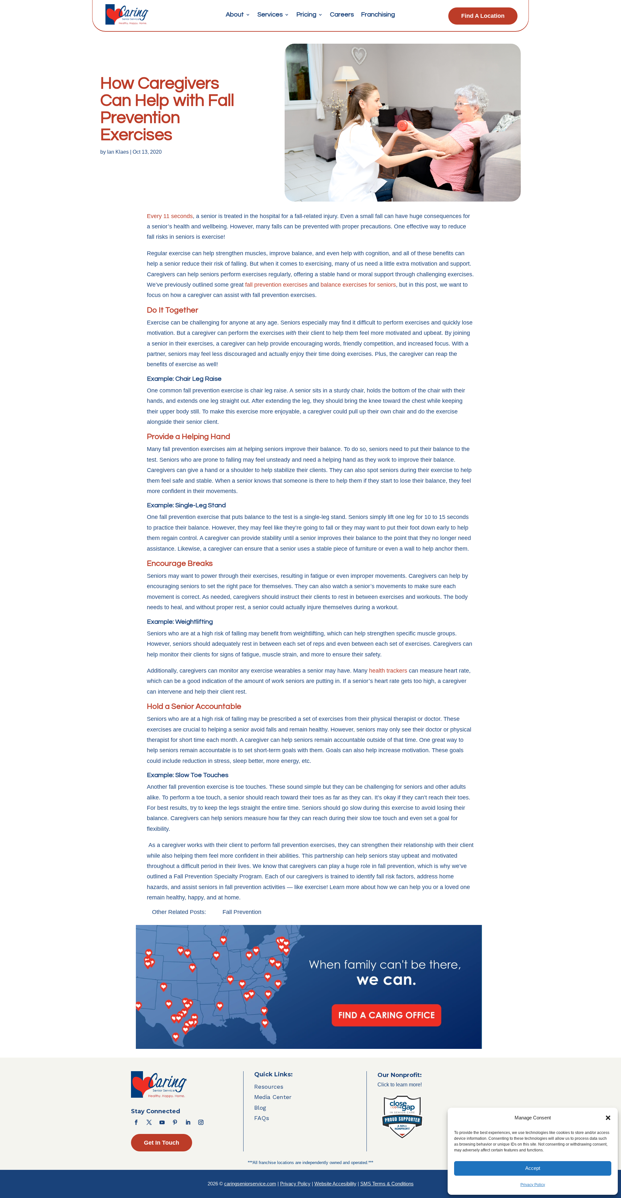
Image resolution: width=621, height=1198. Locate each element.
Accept (532, 1168)
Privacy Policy (532, 1184)
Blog (260, 1107)
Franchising (378, 15)
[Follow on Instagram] (201, 1122)
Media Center (272, 1097)
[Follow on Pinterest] (175, 1122)
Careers (342, 15)
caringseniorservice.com (250, 1183)
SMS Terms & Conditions (387, 1183)
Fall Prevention (242, 912)
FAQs (261, 1118)
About (235, 15)
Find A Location (483, 16)
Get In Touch (161, 1142)
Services (270, 15)
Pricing (306, 15)
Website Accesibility (335, 1183)
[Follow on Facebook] (136, 1122)
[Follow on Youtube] (162, 1122)
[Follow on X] (149, 1122)
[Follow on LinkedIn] (188, 1122)
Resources (268, 1086)
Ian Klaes (118, 152)
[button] (608, 1118)
